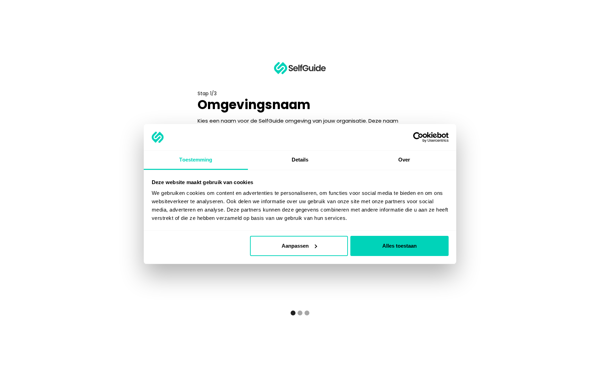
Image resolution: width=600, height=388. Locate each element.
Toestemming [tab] (195, 160)
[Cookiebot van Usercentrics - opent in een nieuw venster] (418, 137)
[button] (293, 313)
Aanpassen (295, 246)
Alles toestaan (399, 246)
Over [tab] (404, 160)
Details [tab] (300, 160)
